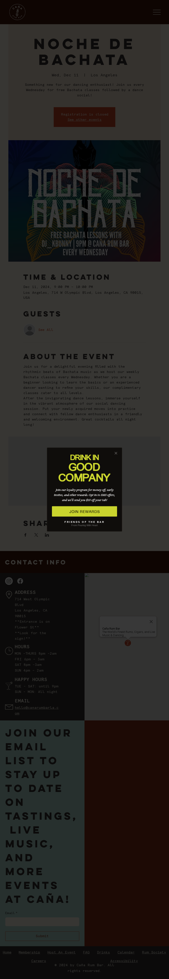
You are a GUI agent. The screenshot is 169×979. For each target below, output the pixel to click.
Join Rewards (84, 511)
